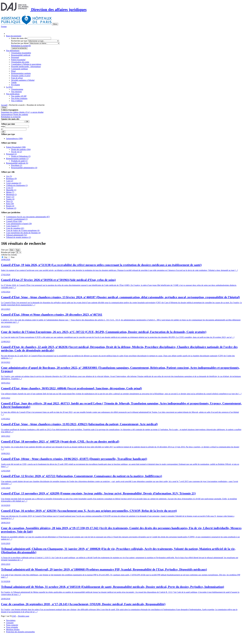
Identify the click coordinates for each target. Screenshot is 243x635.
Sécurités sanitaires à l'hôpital (22, 80)
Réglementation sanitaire (21, 73)
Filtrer (4, 107)
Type (17, 250)
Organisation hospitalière (21, 53)
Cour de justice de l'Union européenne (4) (22, 230)
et (2, 129)
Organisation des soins (20, 62)
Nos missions (16, 91)
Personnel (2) (11, 154)
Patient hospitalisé (18, 60)
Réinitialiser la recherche (21, 46)
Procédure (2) (16, 165)
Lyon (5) (9, 188)
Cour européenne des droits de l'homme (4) (23, 233)
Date (11, 250)
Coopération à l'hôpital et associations (26, 64)
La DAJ (9, 87)
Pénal (13, 71)
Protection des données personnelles (20, 632)
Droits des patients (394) (21, 149)
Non (12, 257)
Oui (6, 257)
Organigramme (17, 89)
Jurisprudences (7, 114)
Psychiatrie (15, 85)
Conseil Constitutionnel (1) (17, 219)
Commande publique (19, 69)
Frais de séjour (17, 78)
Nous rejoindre (12, 627)
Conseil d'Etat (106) (14, 221)
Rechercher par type (19, 41)
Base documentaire (13, 36)
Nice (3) (9, 201)
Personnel (15, 57)
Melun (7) (10, 192)
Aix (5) (9, 176)
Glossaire (10, 623)
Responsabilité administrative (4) (24, 168)
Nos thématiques (12, 50)
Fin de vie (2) (16, 152)
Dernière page (23, 616)
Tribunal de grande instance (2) (18, 237)
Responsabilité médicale (20, 55)
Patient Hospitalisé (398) (16, 147)
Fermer (4, 26)
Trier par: (4, 250)
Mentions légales (12, 629)
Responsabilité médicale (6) (17, 163)
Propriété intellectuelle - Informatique (26, 66)
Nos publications (12, 94)
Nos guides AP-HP (18, 96)
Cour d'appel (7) (12, 226)
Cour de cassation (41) (15, 228)
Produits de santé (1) (19, 161)
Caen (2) (9, 181)
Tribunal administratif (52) (16, 235)
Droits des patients (20, 114)
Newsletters (10, 620)
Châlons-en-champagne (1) (17, 185)
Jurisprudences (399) (14, 138)
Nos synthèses (17, 101)
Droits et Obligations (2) (21, 156)
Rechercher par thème (20, 43)
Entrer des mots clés (19, 38)
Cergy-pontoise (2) (13, 183)
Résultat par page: (8, 252)
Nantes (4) (10, 199)
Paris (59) (10, 204)
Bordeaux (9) (11, 178)
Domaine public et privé (20, 76)
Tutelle (14, 82)
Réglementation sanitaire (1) (17, 158)
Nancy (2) (10, 197)
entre (3, 126)
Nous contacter (12, 625)
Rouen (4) (10, 206)
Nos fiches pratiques (19, 98)
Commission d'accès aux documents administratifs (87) (28, 217)
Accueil (4, 105)
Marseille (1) (11, 190)
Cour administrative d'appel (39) (19, 224)
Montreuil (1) (11, 194)
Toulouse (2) (11, 208)
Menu (55, 24)
